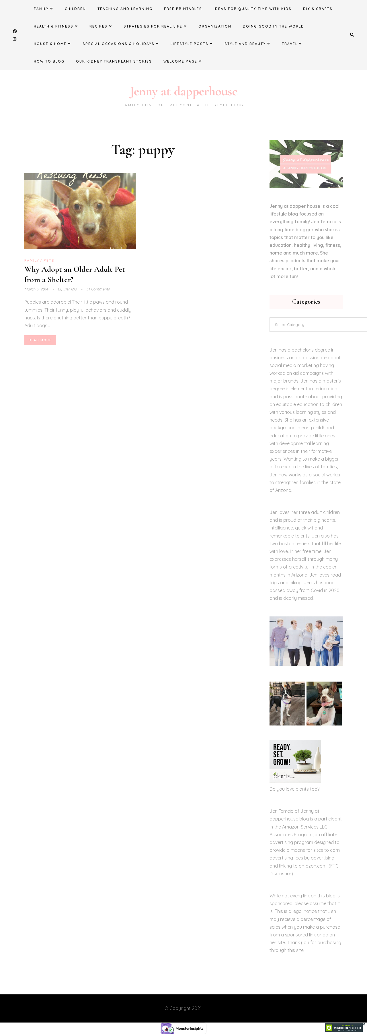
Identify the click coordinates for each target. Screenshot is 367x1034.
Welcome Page (180, 61)
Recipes (98, 26)
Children (75, 9)
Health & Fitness (53, 26)
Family (41, 9)
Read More (40, 340)
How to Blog (49, 61)
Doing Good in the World (273, 26)
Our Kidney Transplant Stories (114, 61)
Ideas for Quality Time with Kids (253, 9)
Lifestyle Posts (189, 44)
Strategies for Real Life (153, 26)
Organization (214, 26)
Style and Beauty (245, 44)
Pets (49, 260)
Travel (290, 44)
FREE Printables (183, 9)
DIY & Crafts (318, 9)
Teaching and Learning (125, 9)
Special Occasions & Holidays (119, 44)
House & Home (50, 44)
